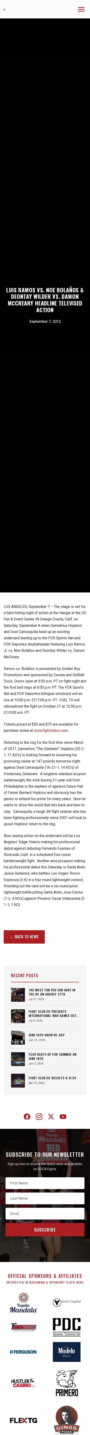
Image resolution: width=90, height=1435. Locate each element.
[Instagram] (39, 1117)
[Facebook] (27, 1117)
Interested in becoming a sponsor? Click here (45, 1282)
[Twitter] (51, 1117)
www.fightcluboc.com (51, 730)
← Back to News (24, 936)
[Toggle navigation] (81, 9)
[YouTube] (63, 1117)
